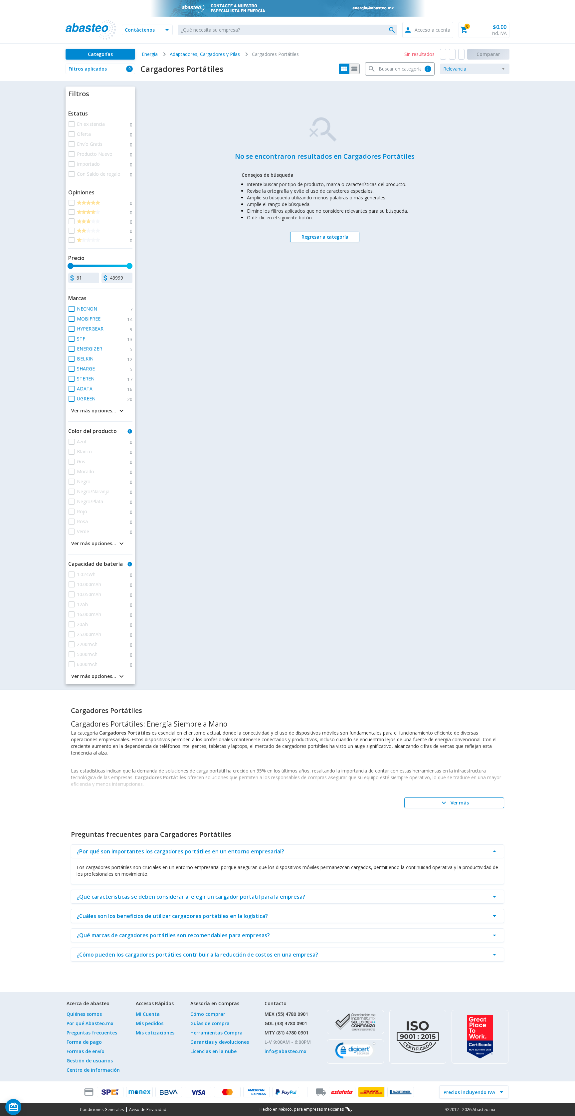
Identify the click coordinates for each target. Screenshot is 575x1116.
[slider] (71, 266)
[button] (147, 30)
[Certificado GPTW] (480, 1036)
